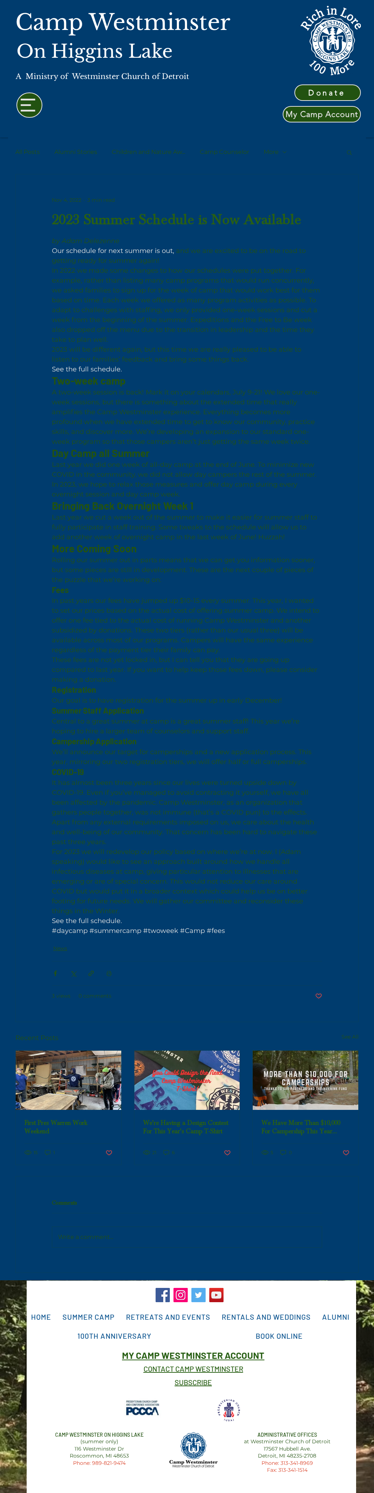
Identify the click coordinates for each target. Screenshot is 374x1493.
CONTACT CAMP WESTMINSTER (193, 1368)
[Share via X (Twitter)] (73, 973)
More (271, 151)
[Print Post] (109, 973)
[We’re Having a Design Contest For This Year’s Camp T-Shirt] (187, 1080)
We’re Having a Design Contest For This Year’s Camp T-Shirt (185, 1127)
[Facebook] (163, 1295)
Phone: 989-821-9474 (99, 1463)
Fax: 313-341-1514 (287, 1470)
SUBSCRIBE (193, 1382)
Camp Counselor (224, 151)
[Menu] (29, 105)
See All (350, 1036)
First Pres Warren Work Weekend (55, 1127)
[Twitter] (198, 1295)
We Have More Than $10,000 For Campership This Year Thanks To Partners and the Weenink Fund (301, 1127)
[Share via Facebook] (55, 973)
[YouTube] (216, 1295)
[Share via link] (91, 973)
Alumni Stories (75, 151)
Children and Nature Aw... (148, 151)
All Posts (27, 151)
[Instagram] (180, 1295)
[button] (349, 152)
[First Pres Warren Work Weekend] (68, 1080)
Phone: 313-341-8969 (287, 1463)
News (60, 948)
